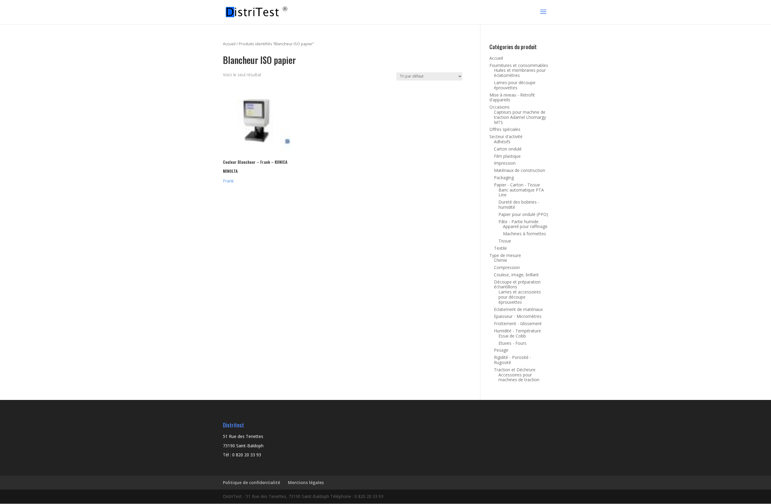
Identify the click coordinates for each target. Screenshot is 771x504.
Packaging (504, 177)
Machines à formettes (524, 233)
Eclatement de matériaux (518, 309)
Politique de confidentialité (251, 482)
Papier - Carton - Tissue (517, 185)
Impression (505, 163)
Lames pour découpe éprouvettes (514, 85)
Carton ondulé (508, 149)
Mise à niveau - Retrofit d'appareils (512, 97)
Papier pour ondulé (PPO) (523, 214)
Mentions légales (306, 482)
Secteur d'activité (506, 136)
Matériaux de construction (519, 170)
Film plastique (507, 156)
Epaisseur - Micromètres (518, 316)
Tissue (504, 241)
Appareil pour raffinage (525, 226)
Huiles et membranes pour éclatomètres (520, 72)
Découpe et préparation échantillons (517, 284)
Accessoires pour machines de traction (518, 377)
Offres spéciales (504, 129)
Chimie (500, 260)
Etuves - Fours (512, 343)
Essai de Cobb (512, 336)
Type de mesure (505, 255)
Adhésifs (502, 141)
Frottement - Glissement (518, 323)
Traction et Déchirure (514, 369)
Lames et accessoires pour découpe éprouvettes (519, 297)
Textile (500, 248)
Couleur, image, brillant (516, 274)
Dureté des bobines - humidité (518, 204)
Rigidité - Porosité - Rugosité (512, 359)
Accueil (229, 43)
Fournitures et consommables (518, 65)
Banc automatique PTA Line (521, 192)
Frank (228, 181)
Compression (507, 267)
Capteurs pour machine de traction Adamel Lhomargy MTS (520, 117)
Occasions (499, 107)
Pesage (501, 350)
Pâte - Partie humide (518, 221)
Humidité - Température (517, 331)
